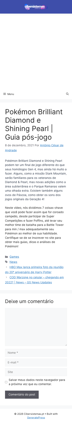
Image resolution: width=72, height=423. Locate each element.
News (13, 262)
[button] (67, 94)
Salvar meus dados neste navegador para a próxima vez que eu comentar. (37, 382)
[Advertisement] (36, 51)
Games (14, 256)
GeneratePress (36, 417)
